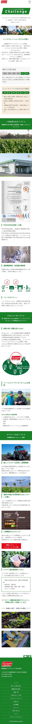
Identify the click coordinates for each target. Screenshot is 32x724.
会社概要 (16, 704)
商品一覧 (16, 692)
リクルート (16, 707)
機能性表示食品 (16, 689)
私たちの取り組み (16, 686)
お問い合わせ (16, 710)
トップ (16, 682)
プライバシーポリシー (16, 717)
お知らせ (16, 701)
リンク (16, 713)
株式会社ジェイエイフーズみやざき (11, 668)
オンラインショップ (16, 698)
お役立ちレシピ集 (16, 695)
